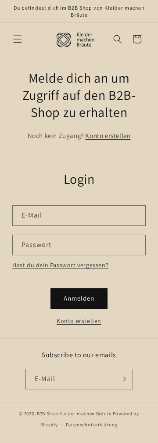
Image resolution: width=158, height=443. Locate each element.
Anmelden (79, 298)
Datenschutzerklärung (92, 424)
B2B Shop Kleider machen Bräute (74, 413)
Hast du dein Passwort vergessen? (60, 265)
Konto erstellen (107, 135)
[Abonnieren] (123, 379)
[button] (17, 39)
